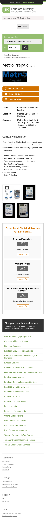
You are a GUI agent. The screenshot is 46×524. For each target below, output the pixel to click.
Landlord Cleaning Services (16, 387)
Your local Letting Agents (9, 516)
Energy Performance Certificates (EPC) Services (21, 357)
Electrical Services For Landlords (17, 57)
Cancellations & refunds (9, 487)
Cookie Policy (6, 461)
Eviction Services (11, 363)
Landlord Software (12, 397)
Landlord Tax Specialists (15, 401)
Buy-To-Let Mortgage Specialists (18, 336)
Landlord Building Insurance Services (20, 382)
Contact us (5, 501)
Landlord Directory (11, 55)
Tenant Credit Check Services (17, 445)
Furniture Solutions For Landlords (18, 368)
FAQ (3, 498)
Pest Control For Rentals (15, 421)
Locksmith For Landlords (15, 411)
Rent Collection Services (15, 425)
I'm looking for (11, 37)
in (5, 47)
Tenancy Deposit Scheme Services (19, 440)
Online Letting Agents (13, 416)
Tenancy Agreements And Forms (18, 435)
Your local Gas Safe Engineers (11, 513)
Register (31, 2)
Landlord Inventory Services (16, 392)
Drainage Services (12, 346)
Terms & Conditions (8, 464)
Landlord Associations (14, 377)
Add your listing (7, 481)
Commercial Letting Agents (16, 341)
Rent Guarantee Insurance (15, 430)
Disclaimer (5, 469)
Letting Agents (10, 406)
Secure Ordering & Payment (10, 484)
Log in (24, 2)
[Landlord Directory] (19, 10)
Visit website (15, 99)
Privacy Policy (6, 467)
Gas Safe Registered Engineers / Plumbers (23, 372)
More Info (23, 254)
